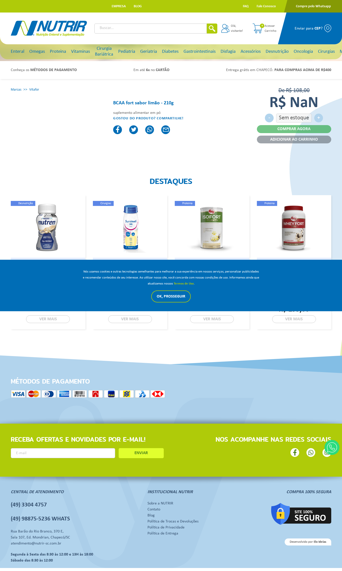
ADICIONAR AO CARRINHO (294, 139)
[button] (118, 6)
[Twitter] (133, 129)
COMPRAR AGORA (293, 129)
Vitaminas (80, 51)
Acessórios (251, 51)
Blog (151, 515)
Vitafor (34, 90)
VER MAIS (48, 319)
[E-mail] (165, 129)
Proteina (58, 51)
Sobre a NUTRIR (160, 503)
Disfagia (228, 51)
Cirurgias (326, 51)
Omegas (37, 51)
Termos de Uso (184, 283)
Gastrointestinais (200, 51)
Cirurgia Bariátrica (104, 51)
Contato (153, 509)
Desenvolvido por (308, 541)
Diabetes (170, 51)
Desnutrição (277, 51)
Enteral (17, 51)
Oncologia (303, 51)
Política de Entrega (162, 533)
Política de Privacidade (166, 527)
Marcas (16, 90)
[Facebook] (117, 129)
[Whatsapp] (331, 447)
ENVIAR (141, 453)
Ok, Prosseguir (171, 297)
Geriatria (148, 51)
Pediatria (126, 51)
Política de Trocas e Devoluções (173, 521)
